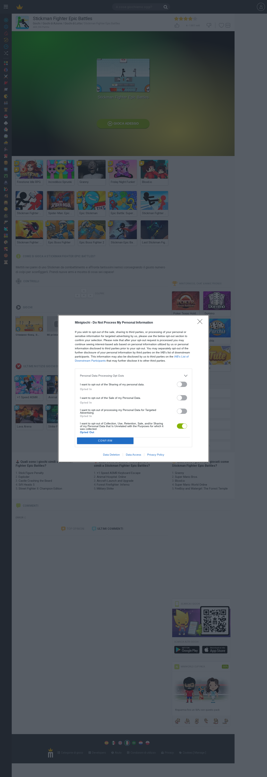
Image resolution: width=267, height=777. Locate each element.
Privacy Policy (155, 454)
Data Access (133, 454)
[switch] (182, 384)
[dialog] (133, 388)
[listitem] (133, 376)
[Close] (201, 322)
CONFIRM (105, 440)
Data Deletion (111, 454)
